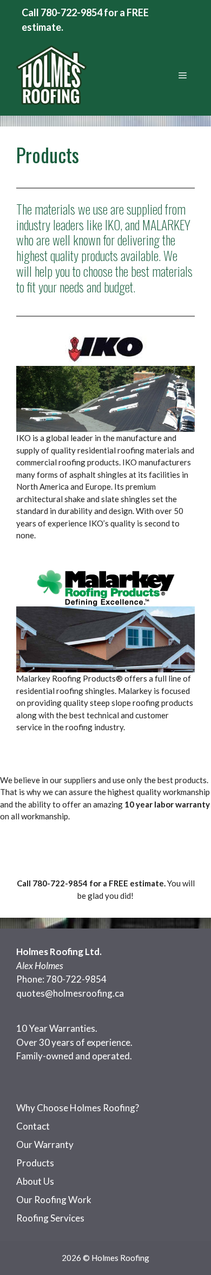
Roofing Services (50, 1218)
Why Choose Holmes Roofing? (77, 1107)
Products (35, 1163)
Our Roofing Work (53, 1199)
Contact (33, 1126)
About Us (35, 1181)
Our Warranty (45, 1144)
